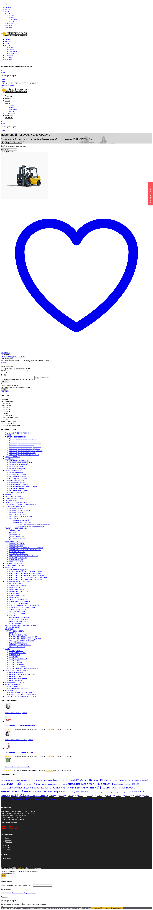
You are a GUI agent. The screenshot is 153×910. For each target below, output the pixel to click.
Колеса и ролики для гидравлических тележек (25, 572)
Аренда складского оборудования (21, 692)
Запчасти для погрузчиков (18, 570)
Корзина (8, 858)
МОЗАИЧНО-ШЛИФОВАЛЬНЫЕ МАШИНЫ (24, 605)
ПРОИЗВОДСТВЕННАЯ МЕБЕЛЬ (20, 645)
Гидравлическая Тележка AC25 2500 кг (20, 725)
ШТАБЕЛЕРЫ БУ (15, 686)
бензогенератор (130, 780)
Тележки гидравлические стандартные (23, 439)
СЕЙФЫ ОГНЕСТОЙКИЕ (17, 667)
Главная (8, 7)
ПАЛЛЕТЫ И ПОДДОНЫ (13, 623)
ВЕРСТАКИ (13, 633)
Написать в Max (7, 827)
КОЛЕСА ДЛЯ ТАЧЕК (16, 546)
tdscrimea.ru (21, 868)
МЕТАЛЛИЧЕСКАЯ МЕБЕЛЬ (14, 631)
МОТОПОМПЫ (14, 593)
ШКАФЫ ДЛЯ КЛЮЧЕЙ (17, 647)
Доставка (8, 25)
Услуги (7, 13)
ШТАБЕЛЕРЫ (9, 459)
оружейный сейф (42, 791)
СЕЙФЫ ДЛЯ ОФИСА (16, 651)
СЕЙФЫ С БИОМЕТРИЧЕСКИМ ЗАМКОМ (23, 669)
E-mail (3, 375)
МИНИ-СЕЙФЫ (14, 655)
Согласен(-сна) (96, 908)
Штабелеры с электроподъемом (20, 463)
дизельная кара (77, 783)
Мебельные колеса (16, 560)
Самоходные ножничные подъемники (30, 526)
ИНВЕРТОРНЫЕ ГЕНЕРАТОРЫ (19, 617)
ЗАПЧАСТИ (9, 568)
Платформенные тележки (18, 477)
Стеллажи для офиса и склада (19, 510)
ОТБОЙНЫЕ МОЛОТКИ (17, 609)
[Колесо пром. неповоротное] (8, 709)
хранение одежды (144, 795)
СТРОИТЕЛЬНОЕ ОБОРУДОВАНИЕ (17, 581)
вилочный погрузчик (21, 784)
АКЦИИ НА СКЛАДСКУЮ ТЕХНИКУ (17, 433)
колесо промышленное (23, 787)
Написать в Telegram (9, 829)
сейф (15, 795)
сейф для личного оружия (33, 795)
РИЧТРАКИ (9, 494)
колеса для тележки (122, 784)
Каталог (8, 9)
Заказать (4, 363)
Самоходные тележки (12, 457)
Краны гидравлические (17, 536)
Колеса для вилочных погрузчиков (16, 780)
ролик (91, 792)
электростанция (95, 799)
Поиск (4, 875)
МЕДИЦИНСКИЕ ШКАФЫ (18, 643)
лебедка (104, 788)
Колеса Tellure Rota (16, 562)
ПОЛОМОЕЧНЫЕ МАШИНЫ (14, 564)
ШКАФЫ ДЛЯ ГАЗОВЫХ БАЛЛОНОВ (21, 641)
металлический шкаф (16, 791)
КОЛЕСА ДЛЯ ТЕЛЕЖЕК (17, 544)
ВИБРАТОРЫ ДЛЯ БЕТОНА (18, 591)
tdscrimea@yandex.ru (8, 85)
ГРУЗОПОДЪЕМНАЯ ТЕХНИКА (15, 514)
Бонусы (11, 21)
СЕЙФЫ (7, 649)
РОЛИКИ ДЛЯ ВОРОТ (12, 627)
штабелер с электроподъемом (43, 799)
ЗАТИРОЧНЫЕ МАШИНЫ (18, 599)
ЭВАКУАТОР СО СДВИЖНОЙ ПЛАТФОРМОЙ (20, 625)
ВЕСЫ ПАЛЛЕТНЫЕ (15, 676)
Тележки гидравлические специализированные (25, 451)
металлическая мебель (121, 787)
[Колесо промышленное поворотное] (8, 736)
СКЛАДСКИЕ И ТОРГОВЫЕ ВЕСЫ (16, 671)
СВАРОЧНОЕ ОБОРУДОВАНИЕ (16, 613)
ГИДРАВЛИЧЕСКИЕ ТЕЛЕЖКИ (15, 437)
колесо (135, 783)
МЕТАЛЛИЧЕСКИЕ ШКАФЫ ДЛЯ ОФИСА (23, 637)
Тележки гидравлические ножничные (22, 453)
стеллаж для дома (93, 795)
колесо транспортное (48, 787)
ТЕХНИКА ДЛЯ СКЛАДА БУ (14, 684)
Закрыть (4, 389)
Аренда (11, 15)
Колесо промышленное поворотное (19, 740)
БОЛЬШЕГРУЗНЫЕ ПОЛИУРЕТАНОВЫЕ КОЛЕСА (26, 548)
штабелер (25, 799)
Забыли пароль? (17, 893)
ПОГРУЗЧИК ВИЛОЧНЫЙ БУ (19, 688)
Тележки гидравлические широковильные (24, 455)
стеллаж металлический (127, 795)
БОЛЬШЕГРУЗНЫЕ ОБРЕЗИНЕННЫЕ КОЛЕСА (25, 550)
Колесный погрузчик (88, 780)
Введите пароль (7, 889)
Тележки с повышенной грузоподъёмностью (25, 447)
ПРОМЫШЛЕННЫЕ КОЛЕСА (14, 542)
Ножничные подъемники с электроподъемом (33, 524)
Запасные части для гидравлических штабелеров (26, 576)
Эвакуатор (13, 19)
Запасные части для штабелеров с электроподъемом (28, 577)
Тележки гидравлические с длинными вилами (25, 443)
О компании (9, 23)
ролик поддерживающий (118, 792)
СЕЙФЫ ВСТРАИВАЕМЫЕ (18, 659)
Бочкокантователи (16, 467)
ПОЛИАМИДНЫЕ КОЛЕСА (18, 558)
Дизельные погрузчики (17, 482)
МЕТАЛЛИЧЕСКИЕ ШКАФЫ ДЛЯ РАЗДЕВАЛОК (25, 639)
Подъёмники (13, 518)
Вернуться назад (12, 142)
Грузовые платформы (17, 538)
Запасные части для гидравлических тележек (25, 574)
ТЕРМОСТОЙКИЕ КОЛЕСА (18, 554)
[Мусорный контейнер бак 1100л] (8, 763)
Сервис (11, 17)
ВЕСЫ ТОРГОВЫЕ (15, 680)
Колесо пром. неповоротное (16, 713)
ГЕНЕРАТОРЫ (10, 615)
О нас (7, 838)
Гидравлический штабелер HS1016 (19, 752)
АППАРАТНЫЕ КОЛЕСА (17, 552)
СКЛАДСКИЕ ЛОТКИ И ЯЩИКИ (16, 502)
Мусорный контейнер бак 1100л (17, 767)
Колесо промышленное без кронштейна (23, 556)
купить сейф (93, 787)
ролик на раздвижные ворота (102, 792)
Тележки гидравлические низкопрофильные (24, 449)
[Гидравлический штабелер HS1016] (8, 748)
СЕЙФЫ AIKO (13, 657)
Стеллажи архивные (16, 508)
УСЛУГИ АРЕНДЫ (11, 690)
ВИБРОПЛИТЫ (14, 587)
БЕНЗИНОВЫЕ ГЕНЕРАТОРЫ (19, 619)
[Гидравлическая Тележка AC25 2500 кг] (8, 721)
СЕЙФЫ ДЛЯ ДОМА (16, 663)
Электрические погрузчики (18, 484)
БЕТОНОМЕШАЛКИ (16, 583)
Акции (7, 11)
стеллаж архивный (63, 796)
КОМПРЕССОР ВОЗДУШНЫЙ (19, 601)
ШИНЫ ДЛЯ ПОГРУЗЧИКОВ (14, 498)
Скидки (7, 847)
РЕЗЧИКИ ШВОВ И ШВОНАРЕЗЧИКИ (22, 607)
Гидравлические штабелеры (19, 461)
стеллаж (52, 795)
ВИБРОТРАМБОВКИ (16, 589)
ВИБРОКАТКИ (14, 597)
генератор (42, 784)
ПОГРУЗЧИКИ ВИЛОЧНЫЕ (14, 480)
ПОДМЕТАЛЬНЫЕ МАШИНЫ (15, 566)
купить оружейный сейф (73, 787)
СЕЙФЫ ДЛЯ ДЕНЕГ (16, 661)
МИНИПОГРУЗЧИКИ (16, 492)
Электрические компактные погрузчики (23, 486)
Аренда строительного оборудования (22, 694)
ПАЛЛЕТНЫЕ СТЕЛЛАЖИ (13, 496)
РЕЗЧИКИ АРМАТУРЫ (17, 595)
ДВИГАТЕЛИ (9, 629)
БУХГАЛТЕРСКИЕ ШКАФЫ (18, 635)
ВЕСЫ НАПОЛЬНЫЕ (16, 673)
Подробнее (5, 392)
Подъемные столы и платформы (20, 516)
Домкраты (12, 532)
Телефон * (4, 373)
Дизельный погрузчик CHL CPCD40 (13, 357)
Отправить (5, 381)
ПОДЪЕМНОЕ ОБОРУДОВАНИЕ (16, 528)
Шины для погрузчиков (114, 780)
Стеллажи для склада (16, 512)
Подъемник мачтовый (21, 520)
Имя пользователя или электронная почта (17, 885)
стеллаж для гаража (77, 795)
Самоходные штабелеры (18, 465)
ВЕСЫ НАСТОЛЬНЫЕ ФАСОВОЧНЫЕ (22, 675)
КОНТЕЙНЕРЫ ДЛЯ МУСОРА (15, 682)
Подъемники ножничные (22, 522)
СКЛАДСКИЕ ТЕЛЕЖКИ (13, 471)
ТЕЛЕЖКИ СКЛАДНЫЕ (16, 473)
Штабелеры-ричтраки (17, 469)
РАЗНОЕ (8, 435)
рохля (128, 792)
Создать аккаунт (30, 893)
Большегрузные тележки (18, 478)
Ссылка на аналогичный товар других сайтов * (17, 379)
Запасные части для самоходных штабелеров (25, 579)
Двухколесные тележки (17, 475)
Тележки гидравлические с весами (21, 445)
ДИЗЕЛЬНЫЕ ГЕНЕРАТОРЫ (18, 621)
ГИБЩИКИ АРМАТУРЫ (17, 611)
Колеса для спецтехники (63, 780)
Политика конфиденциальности (112, 908)
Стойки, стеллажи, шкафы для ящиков (22, 504)
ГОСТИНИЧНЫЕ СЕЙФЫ (17, 653)
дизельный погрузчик (100, 783)
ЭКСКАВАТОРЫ (10, 500)
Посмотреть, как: (7, 151)
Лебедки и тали (14, 530)
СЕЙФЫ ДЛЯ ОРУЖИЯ (16, 665)
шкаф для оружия (10, 799)
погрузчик (59, 791)
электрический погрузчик (82, 799)
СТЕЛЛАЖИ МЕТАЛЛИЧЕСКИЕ (15, 506)
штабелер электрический (64, 799)
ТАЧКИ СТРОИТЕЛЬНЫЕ (17, 585)
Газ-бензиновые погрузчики (19, 490)
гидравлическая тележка (57, 784)
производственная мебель (78, 792)
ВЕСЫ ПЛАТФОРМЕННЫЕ (18, 678)
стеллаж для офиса (109, 795)
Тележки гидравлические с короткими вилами (25, 441)
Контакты (8, 27)
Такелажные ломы (15, 540)
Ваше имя (4, 371)
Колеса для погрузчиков (41, 780)
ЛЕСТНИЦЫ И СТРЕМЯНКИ (18, 603)
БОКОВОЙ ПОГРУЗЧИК (17, 488)
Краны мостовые (15, 534)
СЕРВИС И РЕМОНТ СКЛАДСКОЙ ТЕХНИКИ (20, 696)
